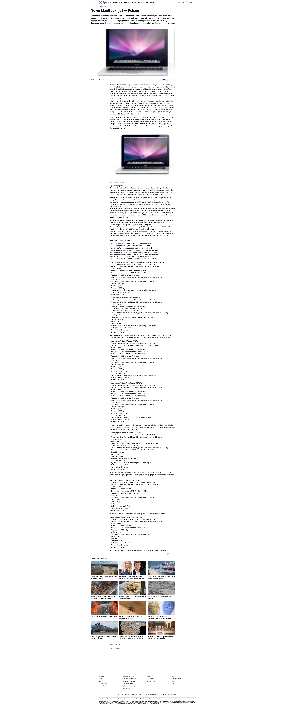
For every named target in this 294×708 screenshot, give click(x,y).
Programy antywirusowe (128, 683)
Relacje (173, 683)
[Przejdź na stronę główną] (100, 3)
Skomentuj (164, 79)
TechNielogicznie (102, 686)
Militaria (140, 2)
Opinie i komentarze (151, 2)
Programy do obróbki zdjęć (128, 676)
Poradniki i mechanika (176, 678)
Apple (119, 85)
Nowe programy (126, 688)
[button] (183, 2)
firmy (170, 85)
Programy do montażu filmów (129, 681)
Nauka (134, 2)
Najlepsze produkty (151, 681)
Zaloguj (189, 2)
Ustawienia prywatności (169, 694)
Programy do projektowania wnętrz (130, 680)
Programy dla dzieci (127, 685)
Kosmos (126, 2)
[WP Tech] (108, 2)
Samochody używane (176, 680)
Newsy (148, 676)
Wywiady (173, 681)
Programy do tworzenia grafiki (129, 686)
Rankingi (149, 680)
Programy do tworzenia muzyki (129, 678)
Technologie (117, 2)
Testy (173, 676)
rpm (171, 227)
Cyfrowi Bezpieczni (102, 685)
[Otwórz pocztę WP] (178, 2)
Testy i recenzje (150, 678)
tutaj (127, 704)
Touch (169, 198)
